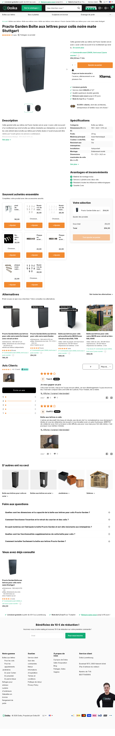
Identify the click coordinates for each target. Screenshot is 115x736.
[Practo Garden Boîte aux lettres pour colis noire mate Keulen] (43, 318)
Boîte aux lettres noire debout (49, 21)
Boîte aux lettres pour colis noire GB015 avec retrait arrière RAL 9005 (99, 336)
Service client (93, 2)
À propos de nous (59, 654)
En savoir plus (78, 48)
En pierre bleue (10, 679)
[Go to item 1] (8, 379)
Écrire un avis (19, 390)
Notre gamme (8, 653)
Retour (30, 667)
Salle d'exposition (60, 663)
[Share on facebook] (107, 397)
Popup (79, 55)
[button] (7, 35)
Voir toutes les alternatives (100, 294)
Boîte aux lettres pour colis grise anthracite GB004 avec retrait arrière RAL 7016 (70, 336)
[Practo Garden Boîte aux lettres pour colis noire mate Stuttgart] (12, 567)
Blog (55, 666)
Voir (5, 140)
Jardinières (6, 670)
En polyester (9, 676)
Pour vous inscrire (75, 636)
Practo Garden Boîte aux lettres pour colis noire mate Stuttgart (12, 582)
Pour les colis (9, 661)
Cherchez (79, 8)
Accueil (5, 21)
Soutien (31, 653)
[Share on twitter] (111, 397)
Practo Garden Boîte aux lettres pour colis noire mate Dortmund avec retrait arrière (15, 336)
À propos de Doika (61, 660)
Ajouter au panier (95, 65)
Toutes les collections (8, 14)
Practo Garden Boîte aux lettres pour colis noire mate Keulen (43, 335)
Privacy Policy (33, 685)
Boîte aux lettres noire (30, 21)
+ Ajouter (12, 225)
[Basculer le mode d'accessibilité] (100, 1)
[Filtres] (91, 367)
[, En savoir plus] (100, 8)
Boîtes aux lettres (15, 21)
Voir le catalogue (31, 8)
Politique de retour (35, 682)
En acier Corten (10, 673)
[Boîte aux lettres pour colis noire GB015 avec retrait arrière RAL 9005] (99, 318)
